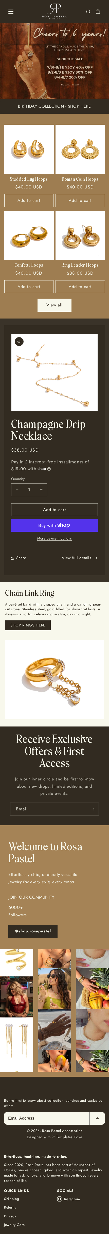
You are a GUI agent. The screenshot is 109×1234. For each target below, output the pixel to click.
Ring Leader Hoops (80, 265)
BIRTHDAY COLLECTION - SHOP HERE (54, 106)
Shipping (11, 1198)
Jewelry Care (14, 1224)
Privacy (10, 1216)
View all (54, 305)
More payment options (54, 538)
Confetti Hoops (29, 265)
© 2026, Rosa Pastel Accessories (54, 1130)
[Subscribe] (92, 809)
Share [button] (21, 558)
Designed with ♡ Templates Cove (54, 1137)
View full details (76, 558)
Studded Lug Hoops (29, 179)
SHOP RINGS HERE (27, 625)
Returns (10, 1207)
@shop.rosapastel (33, 931)
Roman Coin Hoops (80, 179)
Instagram (72, 1198)
